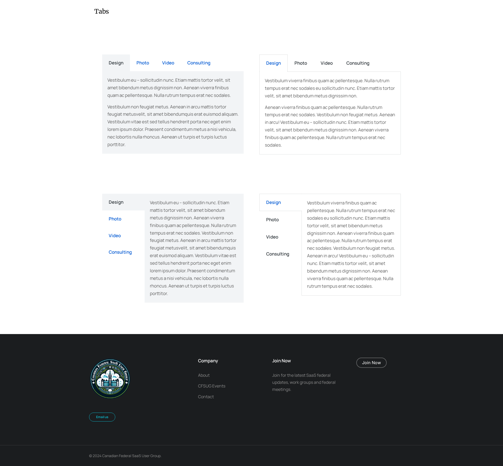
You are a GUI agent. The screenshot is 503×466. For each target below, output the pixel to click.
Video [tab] (168, 63)
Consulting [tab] (198, 63)
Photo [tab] (142, 63)
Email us (102, 417)
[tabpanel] (173, 112)
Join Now (371, 362)
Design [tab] (116, 63)
